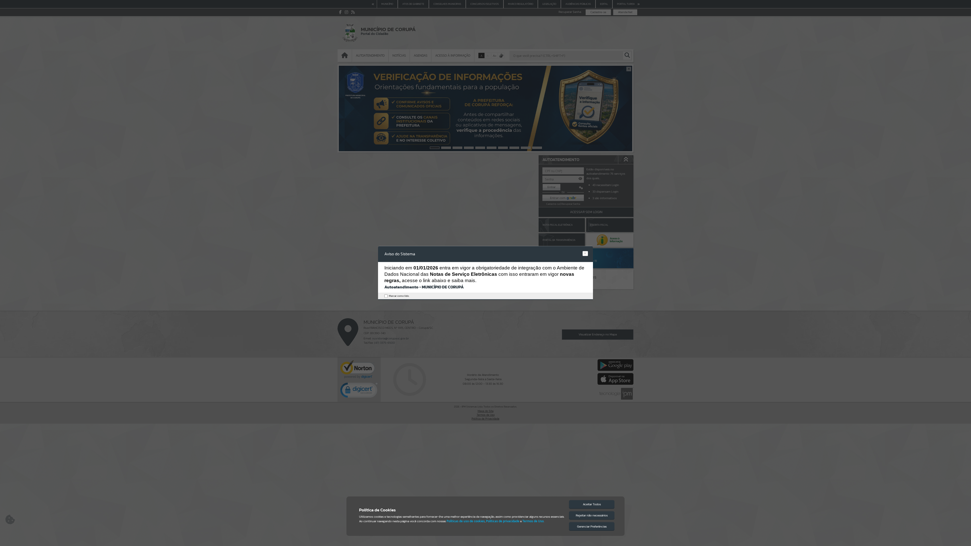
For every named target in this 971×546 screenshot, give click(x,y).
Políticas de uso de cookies (466, 521)
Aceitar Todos (592, 504)
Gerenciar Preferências (592, 526)
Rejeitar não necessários (592, 515)
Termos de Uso (533, 521)
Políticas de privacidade (502, 521)
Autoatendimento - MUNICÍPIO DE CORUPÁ (424, 287)
